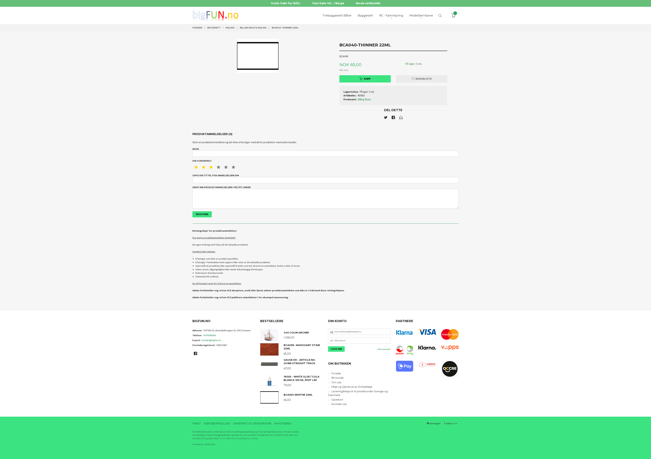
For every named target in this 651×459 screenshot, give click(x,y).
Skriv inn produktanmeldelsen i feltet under (221, 187)
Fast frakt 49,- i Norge (328, 3)
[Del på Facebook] (393, 118)
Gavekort (337, 399)
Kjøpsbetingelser (217, 423)
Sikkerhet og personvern (252, 423)
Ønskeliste (423, 78)
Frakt (196, 423)
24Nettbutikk (209, 444)
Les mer (222, 438)
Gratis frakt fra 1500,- (286, 3)
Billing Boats (364, 99)
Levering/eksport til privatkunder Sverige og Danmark (358, 393)
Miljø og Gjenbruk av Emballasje (351, 386)
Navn (195, 149)
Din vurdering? (202, 161)
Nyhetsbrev (283, 423)
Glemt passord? (384, 349)
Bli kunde (337, 377)
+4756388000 (209, 335)
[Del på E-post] (401, 118)
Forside (336, 373)
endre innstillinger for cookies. (244, 438)
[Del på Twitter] (386, 118)
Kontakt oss (339, 404)
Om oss (336, 382)
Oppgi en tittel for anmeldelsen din (215, 175)
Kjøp (367, 78)
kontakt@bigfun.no (211, 340)
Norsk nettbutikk (368, 3)
